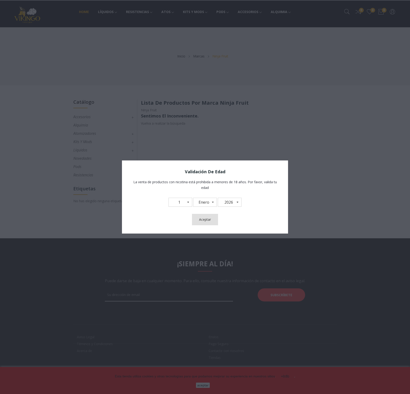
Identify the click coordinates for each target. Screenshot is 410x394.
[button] (180, 202)
